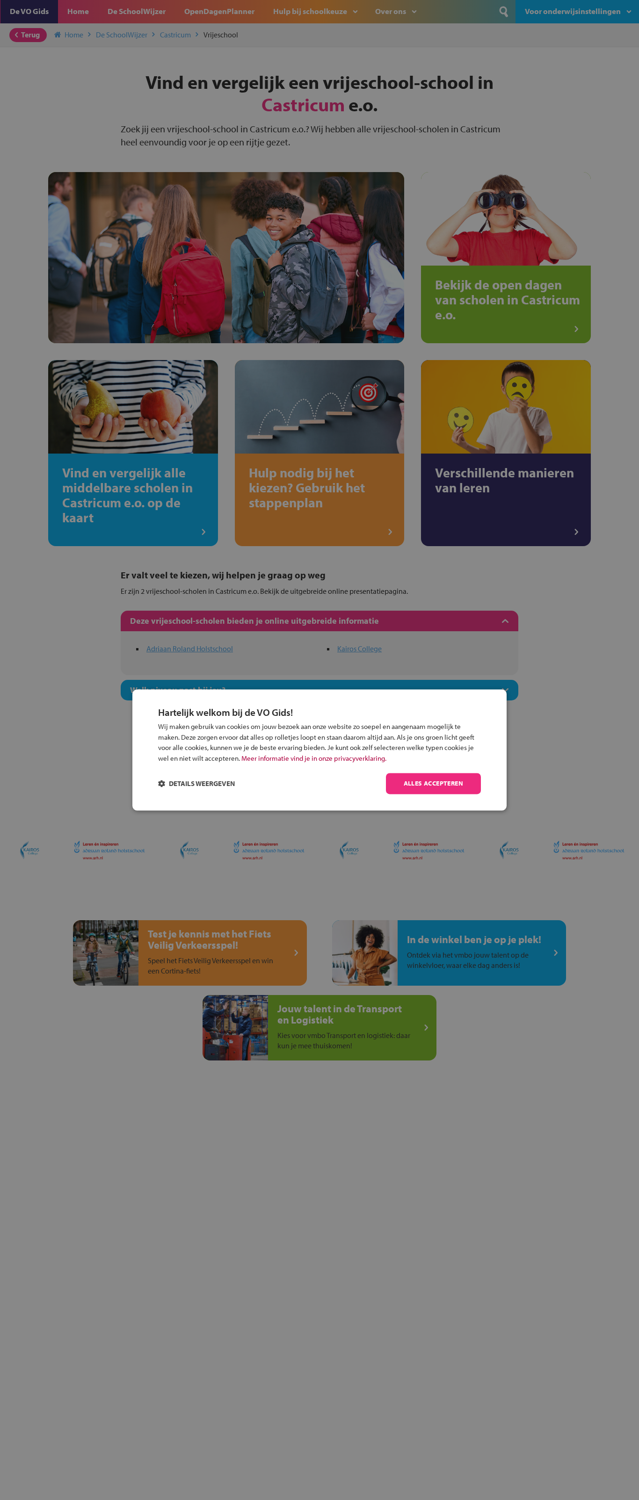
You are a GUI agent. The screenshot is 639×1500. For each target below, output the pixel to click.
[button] (196, 784)
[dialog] (319, 749)
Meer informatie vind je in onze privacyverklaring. (313, 758)
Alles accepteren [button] (433, 783)
